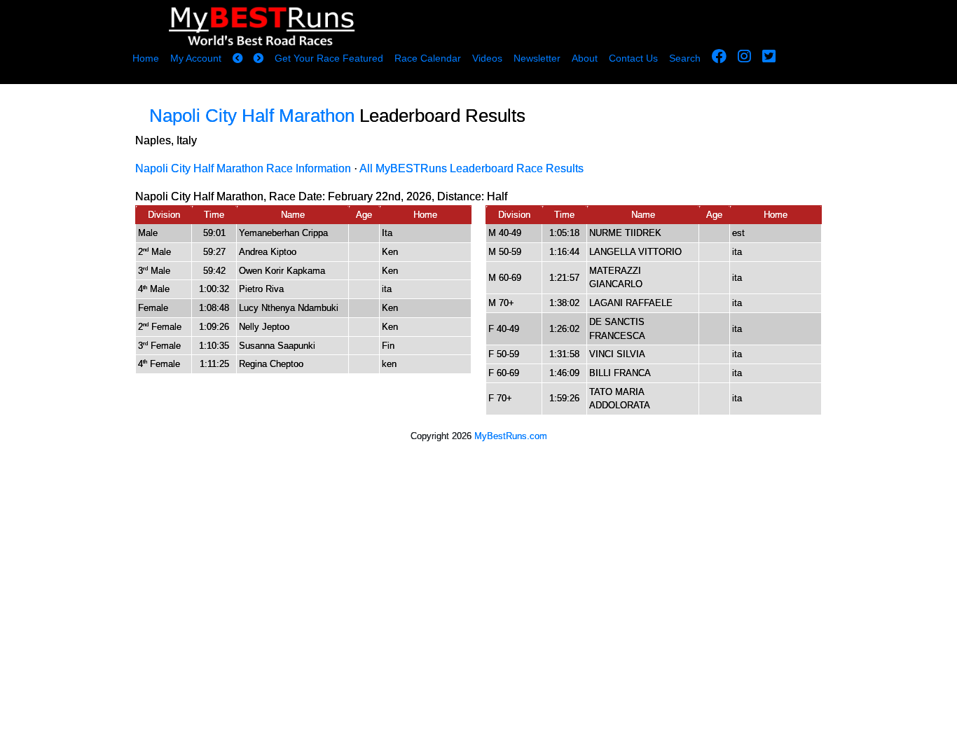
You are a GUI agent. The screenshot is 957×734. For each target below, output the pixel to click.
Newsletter (537, 58)
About (585, 58)
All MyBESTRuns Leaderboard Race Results (471, 168)
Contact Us (633, 58)
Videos (487, 58)
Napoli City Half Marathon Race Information (243, 168)
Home (145, 58)
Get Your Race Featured (329, 58)
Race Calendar (427, 58)
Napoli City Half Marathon (251, 115)
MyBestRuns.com (510, 436)
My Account (195, 58)
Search (685, 58)
